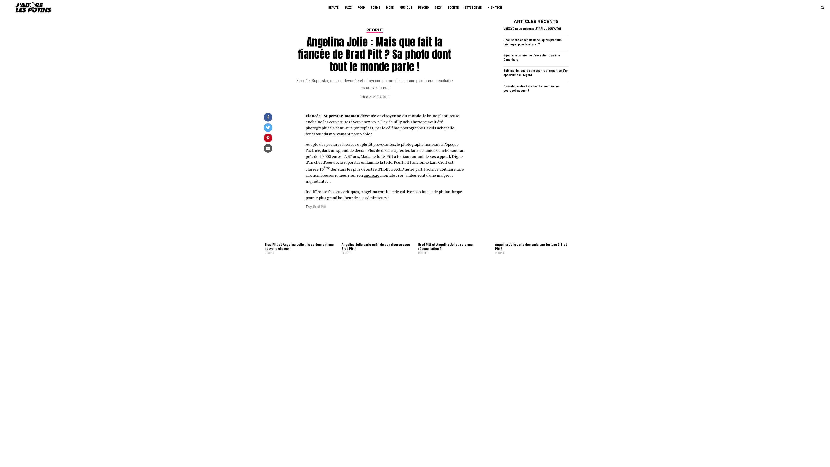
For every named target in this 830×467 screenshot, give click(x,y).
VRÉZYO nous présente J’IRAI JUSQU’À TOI (532, 29)
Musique (406, 7)
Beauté (333, 7)
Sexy (438, 7)
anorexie (371, 175)
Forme (375, 7)
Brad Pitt (319, 207)
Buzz (348, 7)
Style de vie (473, 7)
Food (361, 7)
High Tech (495, 7)
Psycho (423, 7)
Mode (390, 7)
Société (453, 7)
